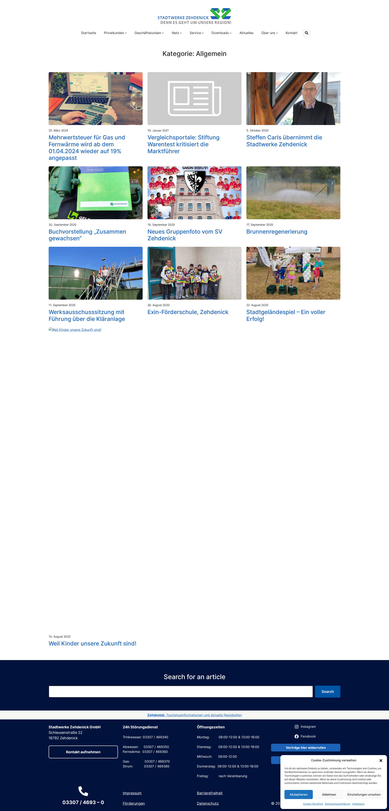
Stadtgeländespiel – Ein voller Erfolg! (285, 315)
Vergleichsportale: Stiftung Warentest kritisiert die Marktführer (183, 144)
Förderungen (134, 803)
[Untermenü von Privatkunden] (126, 33)
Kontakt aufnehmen (83, 752)
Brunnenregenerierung (276, 231)
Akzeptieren (299, 794)
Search (328, 691)
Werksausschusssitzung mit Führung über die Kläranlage (87, 315)
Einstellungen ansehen (364, 794)
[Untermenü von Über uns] (277, 33)
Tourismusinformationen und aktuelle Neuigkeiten (194, 715)
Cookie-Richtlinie (313, 803)
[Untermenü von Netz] (181, 33)
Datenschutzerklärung (337, 803)
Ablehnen (329, 794)
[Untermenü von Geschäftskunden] (163, 33)
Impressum (358, 803)
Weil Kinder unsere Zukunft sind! (92, 643)
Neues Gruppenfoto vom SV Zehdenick (184, 235)
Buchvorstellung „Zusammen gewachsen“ (87, 235)
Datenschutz (208, 803)
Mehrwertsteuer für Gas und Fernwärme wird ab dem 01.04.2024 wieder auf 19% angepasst (87, 147)
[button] (381, 760)
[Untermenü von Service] (203, 33)
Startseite (88, 33)
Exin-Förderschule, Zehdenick (188, 312)
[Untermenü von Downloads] (231, 33)
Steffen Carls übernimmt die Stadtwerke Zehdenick (284, 141)
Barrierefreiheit (210, 793)
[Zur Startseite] (194, 15)
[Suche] (306, 33)
